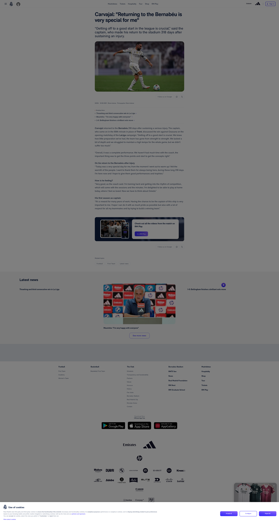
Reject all (267, 513)
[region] (139, 512)
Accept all (229, 513)
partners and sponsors (78, 514)
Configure (248, 513)
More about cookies (9, 519)
